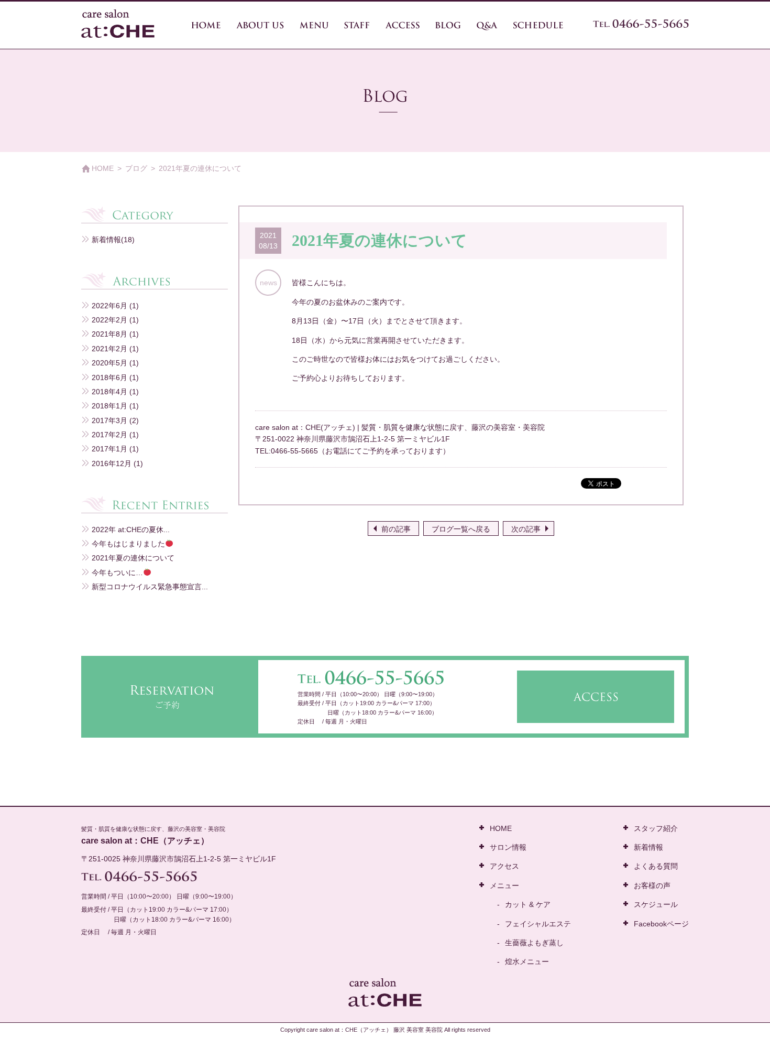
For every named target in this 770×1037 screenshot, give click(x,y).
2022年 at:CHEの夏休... (131, 529)
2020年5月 (109, 363)
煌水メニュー (527, 961)
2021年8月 (109, 334)
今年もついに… (117, 572)
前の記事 (396, 529)
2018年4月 (109, 391)
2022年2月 (109, 320)
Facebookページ (661, 924)
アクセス (504, 866)
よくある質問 (656, 866)
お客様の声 (652, 885)
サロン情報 (508, 847)
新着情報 (106, 239)
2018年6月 (109, 377)
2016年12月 (111, 463)
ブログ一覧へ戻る (461, 529)
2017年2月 (109, 434)
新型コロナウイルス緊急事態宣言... (150, 586)
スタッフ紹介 (656, 828)
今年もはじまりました (128, 543)
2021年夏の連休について (133, 558)
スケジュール (656, 904)
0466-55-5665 (294, 451)
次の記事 (526, 529)
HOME (103, 168)
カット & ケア (528, 904)
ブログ (136, 168)
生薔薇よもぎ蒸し (534, 942)
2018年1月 (109, 406)
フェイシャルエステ (538, 924)
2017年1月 (109, 449)
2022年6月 (109, 305)
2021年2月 (109, 348)
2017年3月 (109, 420)
